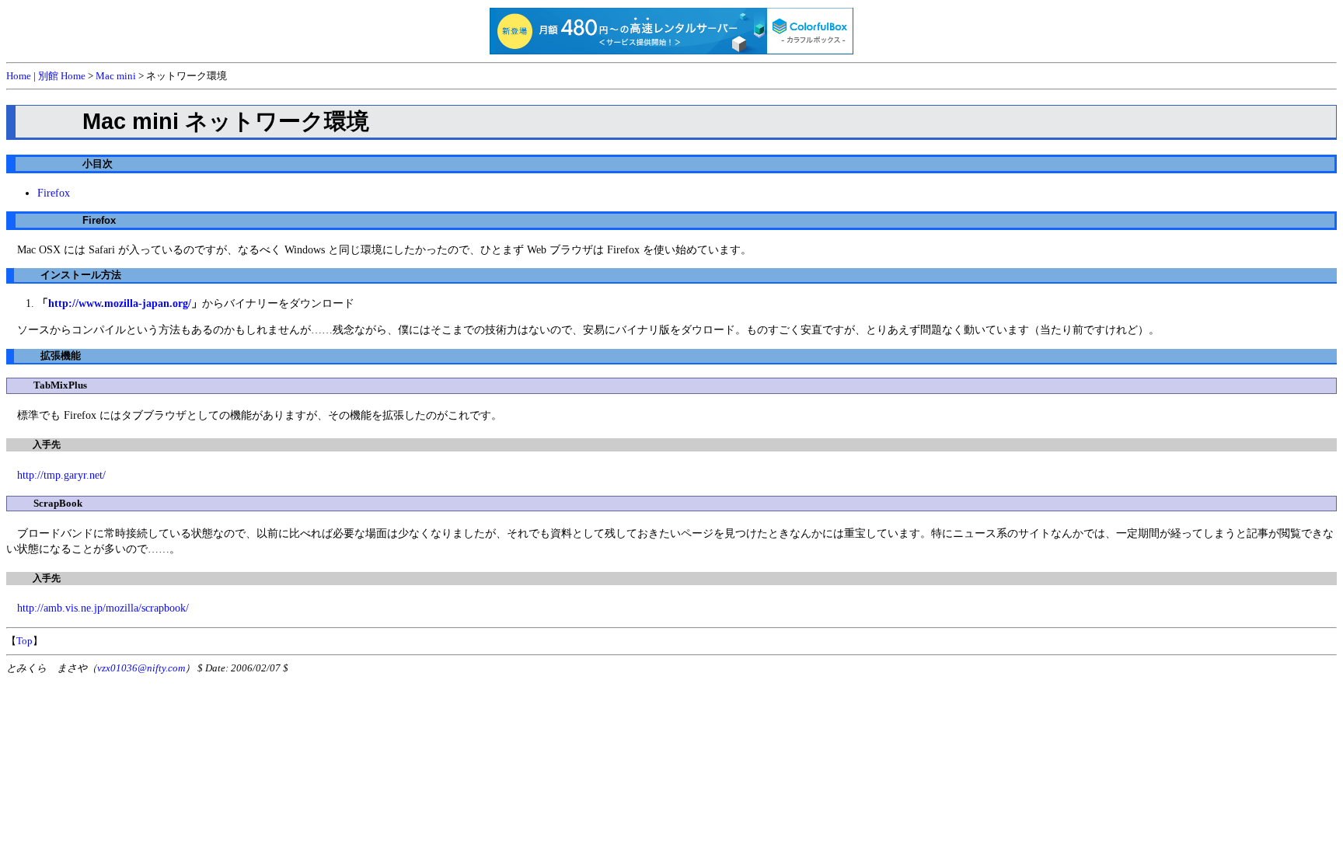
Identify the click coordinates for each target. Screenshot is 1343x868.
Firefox (53, 192)
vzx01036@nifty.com (141, 668)
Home (18, 76)
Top (24, 641)
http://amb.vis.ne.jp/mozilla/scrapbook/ (103, 607)
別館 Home (61, 76)
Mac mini (116, 76)
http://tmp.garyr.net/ (61, 475)
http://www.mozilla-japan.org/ (119, 303)
